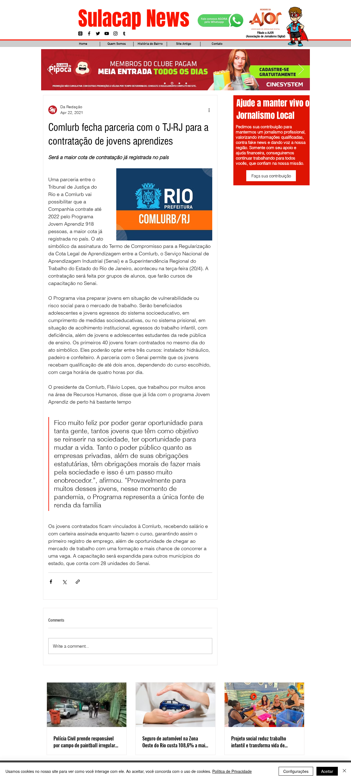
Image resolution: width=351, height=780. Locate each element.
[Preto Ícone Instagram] (115, 33)
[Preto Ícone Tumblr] (124, 33)
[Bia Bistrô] (172, 83)
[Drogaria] (186, 83)
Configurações (295, 771)
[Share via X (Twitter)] (64, 581)
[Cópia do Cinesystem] (165, 83)
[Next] (301, 70)
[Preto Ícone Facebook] (89, 33)
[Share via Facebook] (50, 581)
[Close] (344, 771)
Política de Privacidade (232, 771)
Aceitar (327, 771)
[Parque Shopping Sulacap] (179, 83)
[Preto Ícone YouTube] (106, 33)
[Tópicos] (80, 33)
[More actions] (209, 110)
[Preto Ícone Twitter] (98, 33)
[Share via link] (77, 581)
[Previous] (50, 70)
